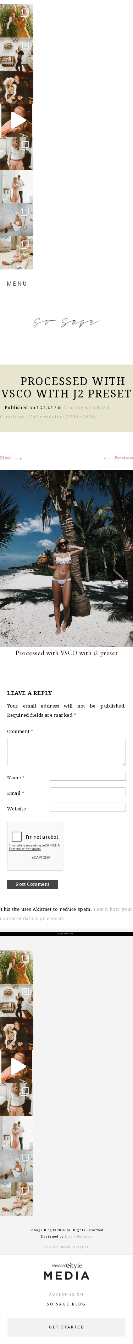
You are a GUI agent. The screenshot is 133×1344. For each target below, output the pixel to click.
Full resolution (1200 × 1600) (62, 416)
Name (16, 777)
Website (16, 808)
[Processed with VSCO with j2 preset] (66, 557)
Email (15, 793)
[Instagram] (26, 28)
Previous (117, 457)
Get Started (66, 1327)
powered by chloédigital (66, 1247)
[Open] (16, 20)
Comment (20, 731)
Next (12, 457)
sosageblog (18, 12)
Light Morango (78, 1236)
